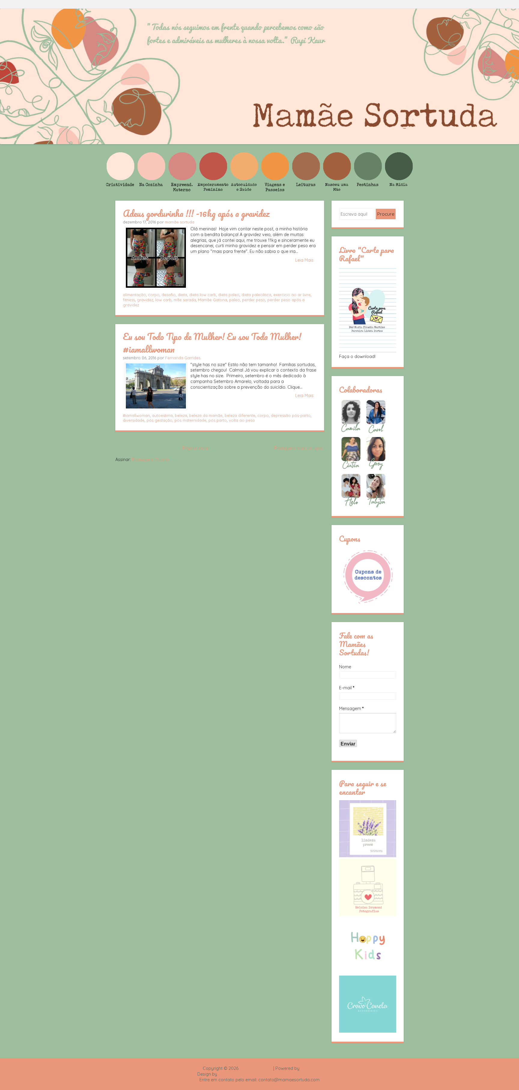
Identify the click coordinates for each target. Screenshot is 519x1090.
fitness (129, 299)
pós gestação (159, 420)
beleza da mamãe (206, 415)
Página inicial (195, 448)
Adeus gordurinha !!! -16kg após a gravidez (196, 213)
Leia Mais (304, 260)
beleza (181, 415)
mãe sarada (185, 299)
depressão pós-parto (291, 415)
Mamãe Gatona (212, 299)
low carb (163, 299)
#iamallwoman (136, 415)
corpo (153, 294)
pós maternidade (190, 420)
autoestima (162, 415)
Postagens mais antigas (298, 448)
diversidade (133, 420)
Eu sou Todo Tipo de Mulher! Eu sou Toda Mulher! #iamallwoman (212, 342)
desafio (169, 294)
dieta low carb (202, 294)
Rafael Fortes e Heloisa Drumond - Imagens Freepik (270, 1074)
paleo (234, 299)
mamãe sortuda (179, 222)
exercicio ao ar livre (292, 294)
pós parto (217, 420)
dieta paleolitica (256, 294)
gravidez (145, 299)
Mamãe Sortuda (256, 1068)
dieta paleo (228, 294)
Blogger (308, 1068)
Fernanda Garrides (182, 357)
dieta (182, 294)
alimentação (134, 294)
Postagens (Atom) (150, 459)
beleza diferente (240, 415)
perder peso (253, 299)
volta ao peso (242, 420)
